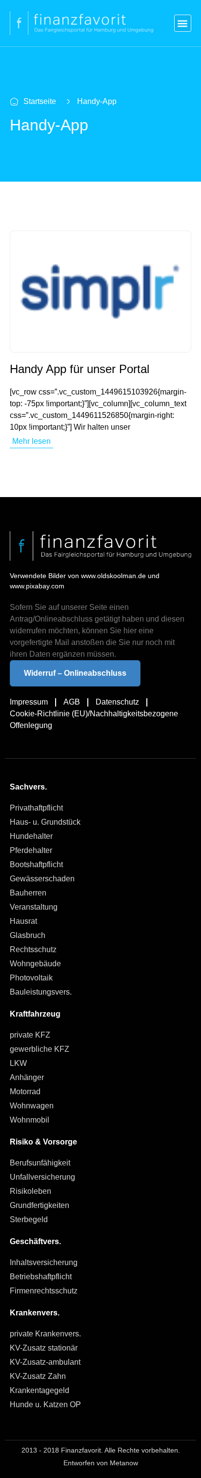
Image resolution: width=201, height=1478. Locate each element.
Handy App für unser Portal (79, 368)
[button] (182, 23)
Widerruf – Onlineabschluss (75, 673)
